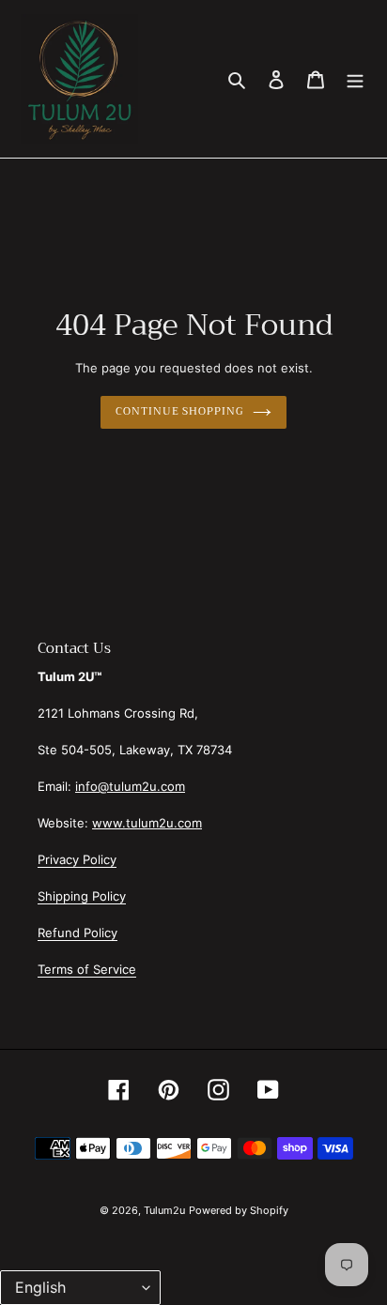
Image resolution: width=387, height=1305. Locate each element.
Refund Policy (77, 932)
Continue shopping (179, 411)
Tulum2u (164, 1210)
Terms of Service (87, 969)
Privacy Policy (77, 859)
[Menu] (355, 79)
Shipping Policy (82, 895)
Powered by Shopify (238, 1210)
